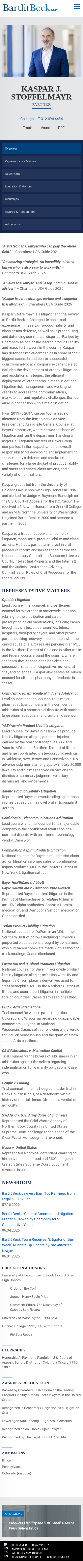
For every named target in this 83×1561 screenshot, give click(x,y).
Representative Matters (21, 161)
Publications (13, 1514)
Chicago (27, 119)
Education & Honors (18, 186)
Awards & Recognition (20, 212)
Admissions (13, 224)
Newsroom (12, 174)
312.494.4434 (52, 119)
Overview (11, 148)
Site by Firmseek (58, 1556)
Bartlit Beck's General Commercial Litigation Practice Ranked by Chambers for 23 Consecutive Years (37, 1219)
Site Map (43, 1548)
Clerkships (12, 199)
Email (27, 128)
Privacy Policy (40, 1544)
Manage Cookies (23, 1548)
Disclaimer (19, 1544)
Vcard (45, 128)
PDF (61, 128)
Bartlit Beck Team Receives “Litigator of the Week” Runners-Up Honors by (37, 1245)
